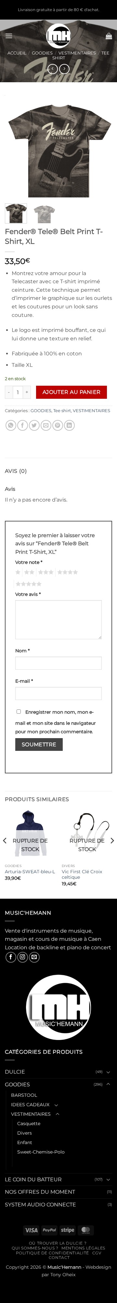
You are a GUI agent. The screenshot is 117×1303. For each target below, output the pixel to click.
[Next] (102, 146)
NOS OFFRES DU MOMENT (40, 1192)
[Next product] (52, 69)
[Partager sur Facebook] (22, 425)
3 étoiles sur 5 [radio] (45, 572)
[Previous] (15, 146)
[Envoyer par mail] (46, 425)
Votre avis (28, 594)
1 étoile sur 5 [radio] (17, 572)
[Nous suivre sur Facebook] (11, 957)
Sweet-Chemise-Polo (41, 1152)
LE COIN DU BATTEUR (33, 1179)
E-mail (24, 681)
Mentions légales (83, 1248)
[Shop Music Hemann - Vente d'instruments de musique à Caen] (58, 36)
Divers (24, 1133)
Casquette (28, 1123)
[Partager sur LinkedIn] (69, 425)
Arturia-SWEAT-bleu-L (30, 871)
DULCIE (15, 1072)
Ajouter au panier (72, 392)
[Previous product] (64, 69)
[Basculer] (108, 1072)
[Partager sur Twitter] (34, 425)
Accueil (16, 53)
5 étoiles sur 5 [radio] (28, 584)
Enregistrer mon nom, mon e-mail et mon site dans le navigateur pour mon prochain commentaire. (55, 722)
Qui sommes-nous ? (35, 1248)
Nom (22, 651)
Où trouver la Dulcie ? (57, 1243)
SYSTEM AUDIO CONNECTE (40, 1205)
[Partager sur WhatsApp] (11, 425)
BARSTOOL (24, 1095)
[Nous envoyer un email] (34, 957)
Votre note (28, 562)
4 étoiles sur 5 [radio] (66, 572)
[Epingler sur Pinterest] (57, 425)
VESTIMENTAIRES (77, 53)
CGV (96, 1252)
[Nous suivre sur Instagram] (22, 957)
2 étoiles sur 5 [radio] (28, 572)
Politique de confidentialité (52, 1252)
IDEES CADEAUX (30, 1105)
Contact (59, 1257)
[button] (9, 36)
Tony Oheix (62, 1275)
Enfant (24, 1142)
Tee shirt (62, 410)
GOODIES (42, 53)
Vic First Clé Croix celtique (82, 874)
